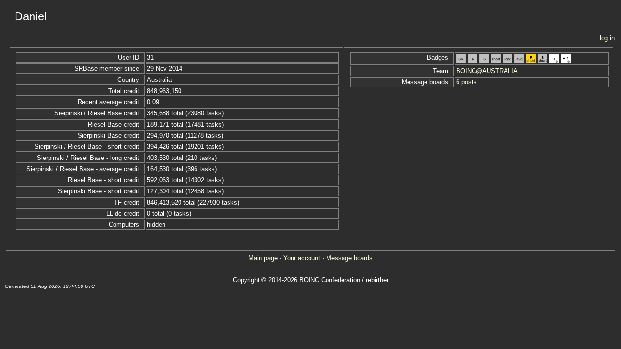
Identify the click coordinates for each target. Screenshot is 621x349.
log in (607, 38)
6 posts (466, 82)
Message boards (349, 258)
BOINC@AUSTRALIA (487, 71)
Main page (263, 258)
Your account (301, 258)
